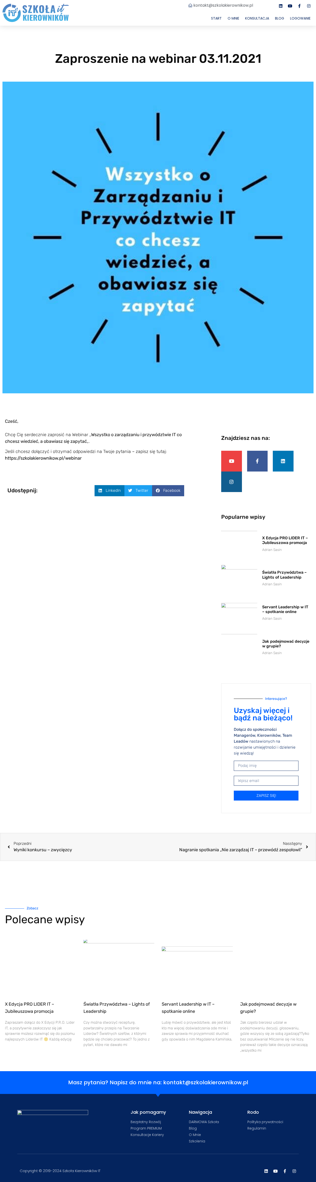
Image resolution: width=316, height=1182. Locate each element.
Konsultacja (257, 18)
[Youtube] (290, 6)
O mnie (233, 18)
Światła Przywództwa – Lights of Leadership (284, 574)
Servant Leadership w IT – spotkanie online (285, 609)
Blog (279, 18)
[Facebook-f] (299, 6)
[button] (109, 490)
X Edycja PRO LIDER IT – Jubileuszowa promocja (285, 540)
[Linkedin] (281, 6)
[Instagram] (309, 6)
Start (216, 18)
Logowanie (300, 18)
